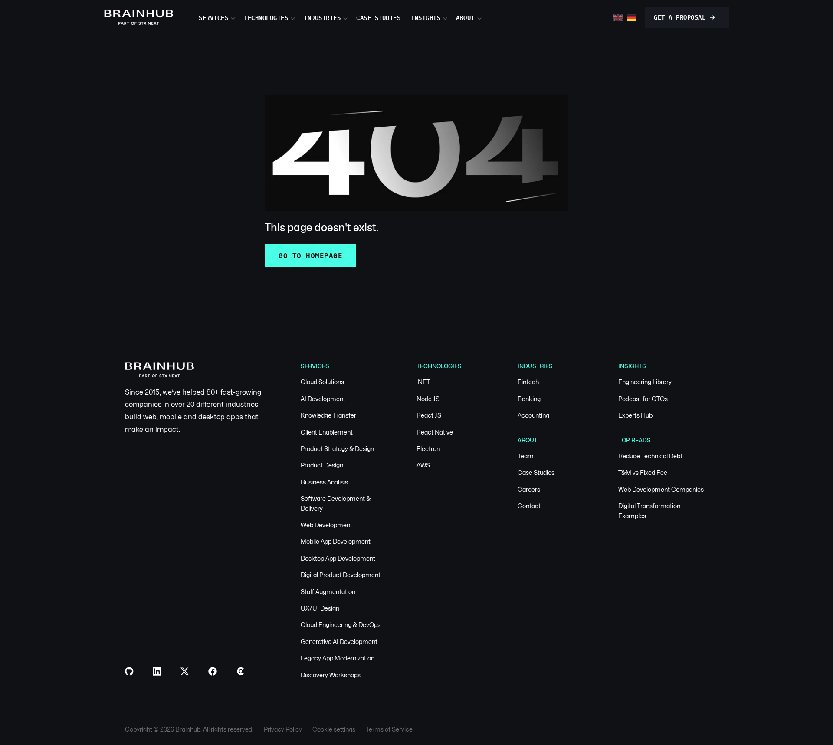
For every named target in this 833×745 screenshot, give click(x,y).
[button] (221, 17)
